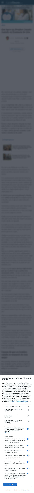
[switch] (28, 410)
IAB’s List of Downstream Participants (19, 401)
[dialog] (17, 434)
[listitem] (17, 406)
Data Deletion (8, 490)
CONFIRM (10, 484)
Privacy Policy (26, 490)
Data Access (17, 490)
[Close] (30, 378)
